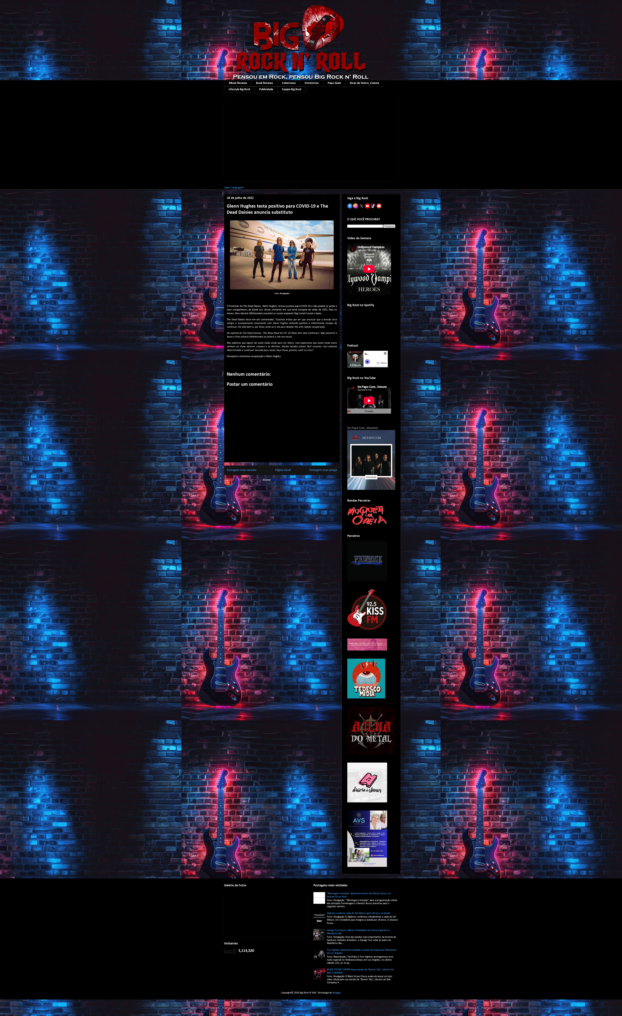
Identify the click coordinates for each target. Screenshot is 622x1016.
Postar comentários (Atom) (286, 480)
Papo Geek (334, 83)
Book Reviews (264, 83)
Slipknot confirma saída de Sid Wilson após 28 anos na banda (358, 913)
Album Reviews (238, 83)
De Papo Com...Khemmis (362, 428)
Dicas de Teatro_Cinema (364, 83)
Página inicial (283, 470)
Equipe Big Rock (291, 89)
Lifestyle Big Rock (239, 89)
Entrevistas (312, 83)
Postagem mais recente (241, 470)
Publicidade (266, 89)
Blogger (337, 993)
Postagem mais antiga (323, 470)
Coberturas (289, 83)
